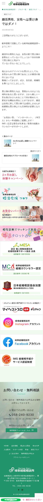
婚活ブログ (7, 14)
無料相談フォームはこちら (20, 430)
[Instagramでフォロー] (22, 490)
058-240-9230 (23, 414)
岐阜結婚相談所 (24, 494)
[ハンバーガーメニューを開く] (3, 3)
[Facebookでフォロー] (19, 490)
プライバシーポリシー (21, 457)
